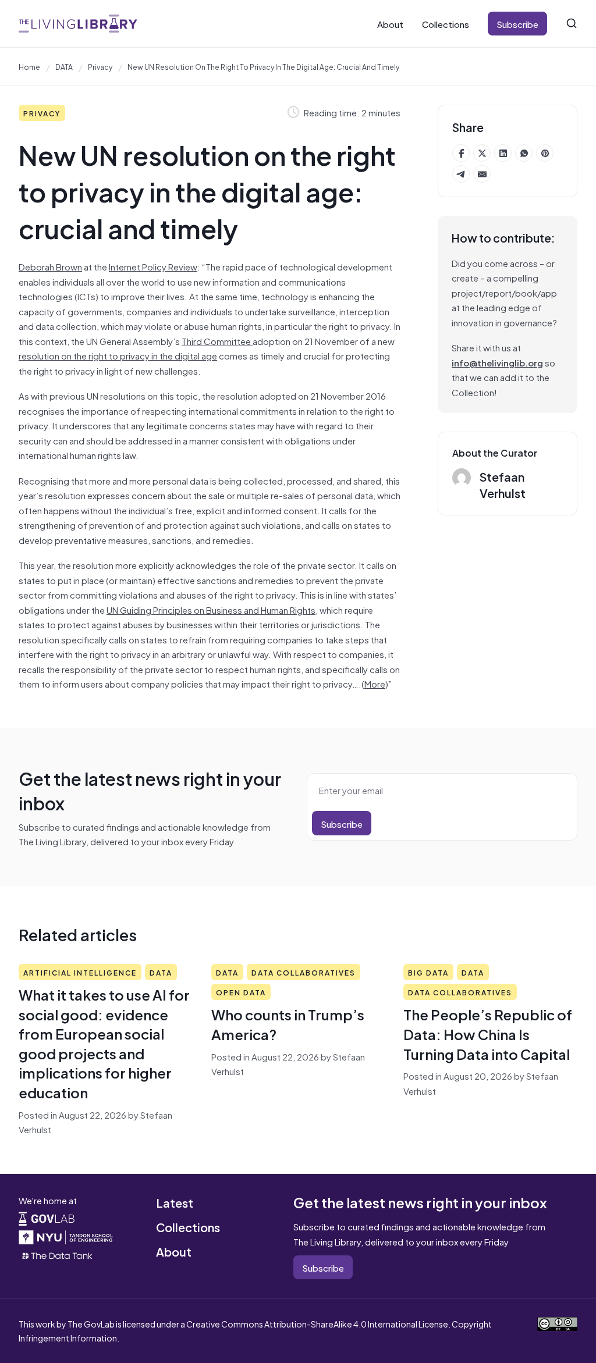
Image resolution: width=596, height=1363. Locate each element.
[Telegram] (461, 174)
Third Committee (217, 340)
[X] (482, 153)
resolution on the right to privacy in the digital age (118, 355)
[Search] (571, 23)
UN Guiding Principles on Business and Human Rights (211, 609)
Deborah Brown (50, 266)
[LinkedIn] (503, 153)
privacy (100, 66)
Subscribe (517, 23)
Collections (445, 23)
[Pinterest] (545, 153)
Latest (174, 1202)
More (374, 683)
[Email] (482, 174)
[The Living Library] (78, 23)
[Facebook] (461, 153)
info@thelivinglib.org (497, 362)
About (390, 23)
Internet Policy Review (153, 266)
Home (29, 66)
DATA (64, 66)
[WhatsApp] (524, 153)
